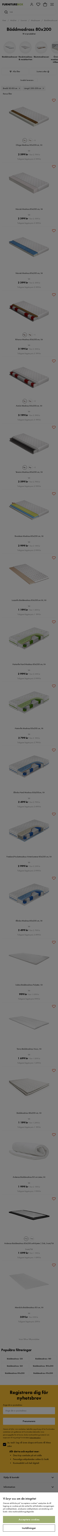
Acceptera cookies (29, 1519)
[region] (29, 1514)
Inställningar (29, 1528)
